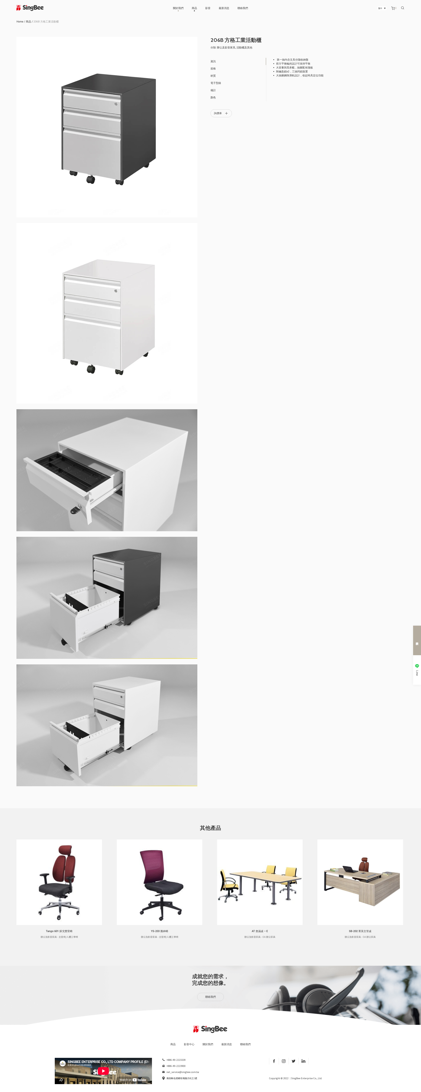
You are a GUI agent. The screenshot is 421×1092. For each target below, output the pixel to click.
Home (19, 21)
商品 (194, 8)
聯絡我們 (242, 8)
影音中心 (189, 1044)
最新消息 (224, 8)
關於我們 (178, 8)
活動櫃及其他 (244, 47)
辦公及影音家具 (226, 47)
